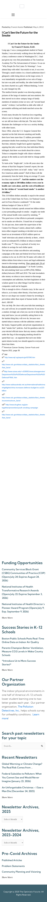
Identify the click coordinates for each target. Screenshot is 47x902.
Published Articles (12, 860)
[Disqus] (23, 457)
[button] (13, 14)
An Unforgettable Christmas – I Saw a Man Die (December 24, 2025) (22, 789)
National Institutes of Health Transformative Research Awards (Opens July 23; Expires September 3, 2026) (22, 592)
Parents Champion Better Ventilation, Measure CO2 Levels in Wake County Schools (22, 651)
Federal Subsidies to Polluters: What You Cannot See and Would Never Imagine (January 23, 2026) (22, 777)
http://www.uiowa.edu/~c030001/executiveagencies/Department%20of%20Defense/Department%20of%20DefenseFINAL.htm (23, 374)
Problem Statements (13, 866)
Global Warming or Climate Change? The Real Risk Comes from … (22, 765)
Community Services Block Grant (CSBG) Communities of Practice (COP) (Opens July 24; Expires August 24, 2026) (23, 575)
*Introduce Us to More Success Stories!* (19, 662)
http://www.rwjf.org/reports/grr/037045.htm (20, 357)
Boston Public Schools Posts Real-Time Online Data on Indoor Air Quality (23, 640)
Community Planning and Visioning (21, 871)
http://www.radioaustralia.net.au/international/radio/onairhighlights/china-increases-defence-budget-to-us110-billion (23, 388)
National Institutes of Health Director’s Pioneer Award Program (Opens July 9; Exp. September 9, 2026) (23, 608)
